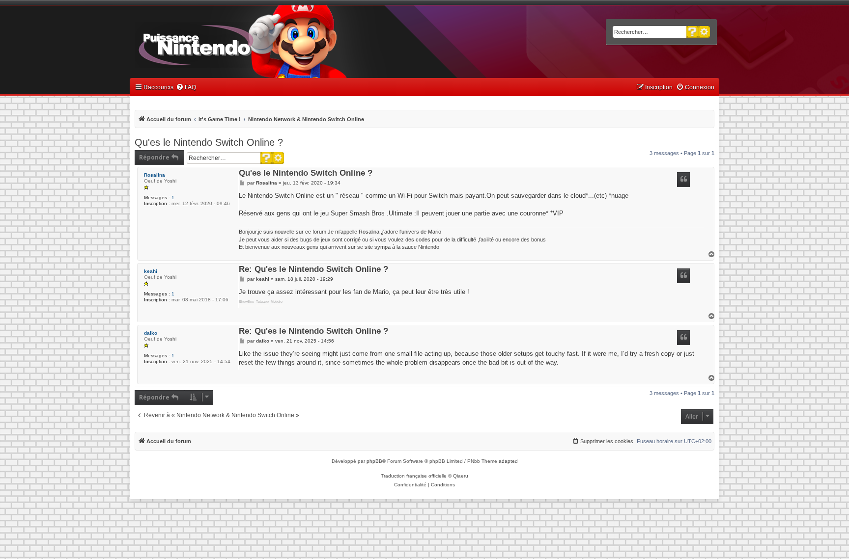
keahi (150, 271)
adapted (508, 461)
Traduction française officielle (414, 476)
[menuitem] (186, 87)
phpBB (374, 461)
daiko (150, 333)
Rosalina (154, 175)
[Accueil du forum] (223, 43)
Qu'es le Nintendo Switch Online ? (209, 142)
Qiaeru (460, 476)
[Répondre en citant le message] (683, 179)
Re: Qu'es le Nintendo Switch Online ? (313, 269)
